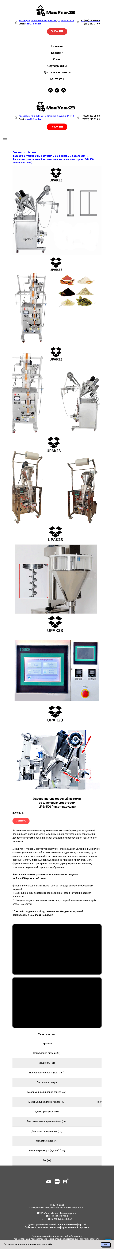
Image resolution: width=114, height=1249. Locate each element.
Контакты (57, 79)
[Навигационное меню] (5, 139)
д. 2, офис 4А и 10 (65, 116)
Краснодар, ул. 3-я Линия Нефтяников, (37, 116)
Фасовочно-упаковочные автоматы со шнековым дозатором (48, 156)
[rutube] (65, 1181)
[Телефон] (57, 90)
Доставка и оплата (57, 72)
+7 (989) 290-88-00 (90, 20)
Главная (57, 46)
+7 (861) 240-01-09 (90, 24)
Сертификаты (57, 66)
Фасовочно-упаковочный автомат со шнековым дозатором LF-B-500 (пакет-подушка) (53, 161)
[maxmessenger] (63, 90)
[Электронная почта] (48, 1181)
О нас (57, 59)
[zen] (50, 90)
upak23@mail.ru (33, 119)
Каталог (57, 53)
